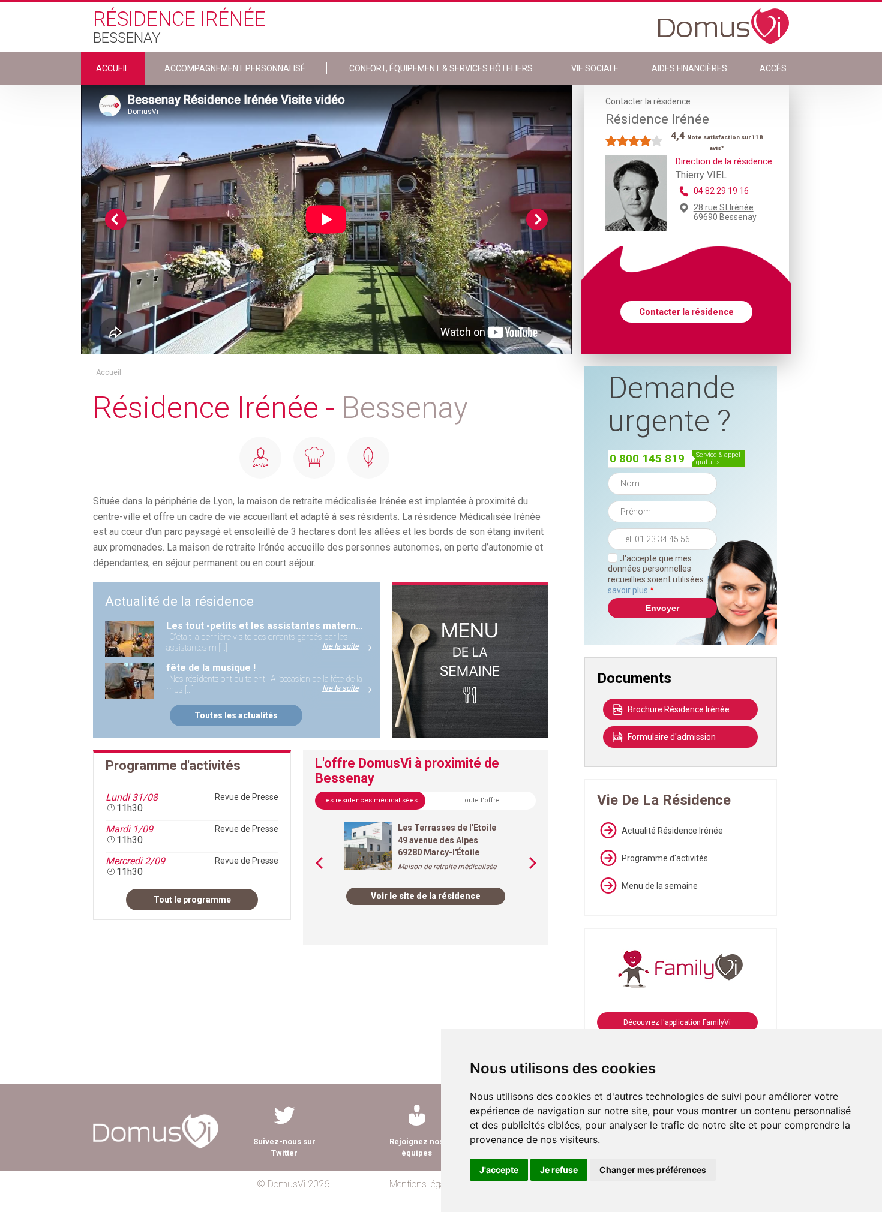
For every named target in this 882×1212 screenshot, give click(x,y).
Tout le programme (192, 899)
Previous (116, 219)
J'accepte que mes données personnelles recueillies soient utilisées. (662, 574)
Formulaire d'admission (672, 737)
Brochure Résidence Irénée (679, 709)
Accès (773, 68)
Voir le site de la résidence (426, 896)
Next (537, 219)
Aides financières (689, 68)
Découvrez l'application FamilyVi (677, 1022)
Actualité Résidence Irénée (672, 830)
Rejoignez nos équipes (416, 1147)
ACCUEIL (112, 68)
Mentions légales (422, 1184)
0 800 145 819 (647, 458)
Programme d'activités (665, 858)
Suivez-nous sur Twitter (284, 1147)
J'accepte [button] (498, 1170)
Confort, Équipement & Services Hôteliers (441, 68)
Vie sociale (595, 68)
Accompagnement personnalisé (234, 68)
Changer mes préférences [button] (652, 1170)
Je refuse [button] (559, 1170)
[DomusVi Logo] (723, 20)
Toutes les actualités (236, 715)
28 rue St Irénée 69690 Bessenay (725, 212)
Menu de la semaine (660, 886)
